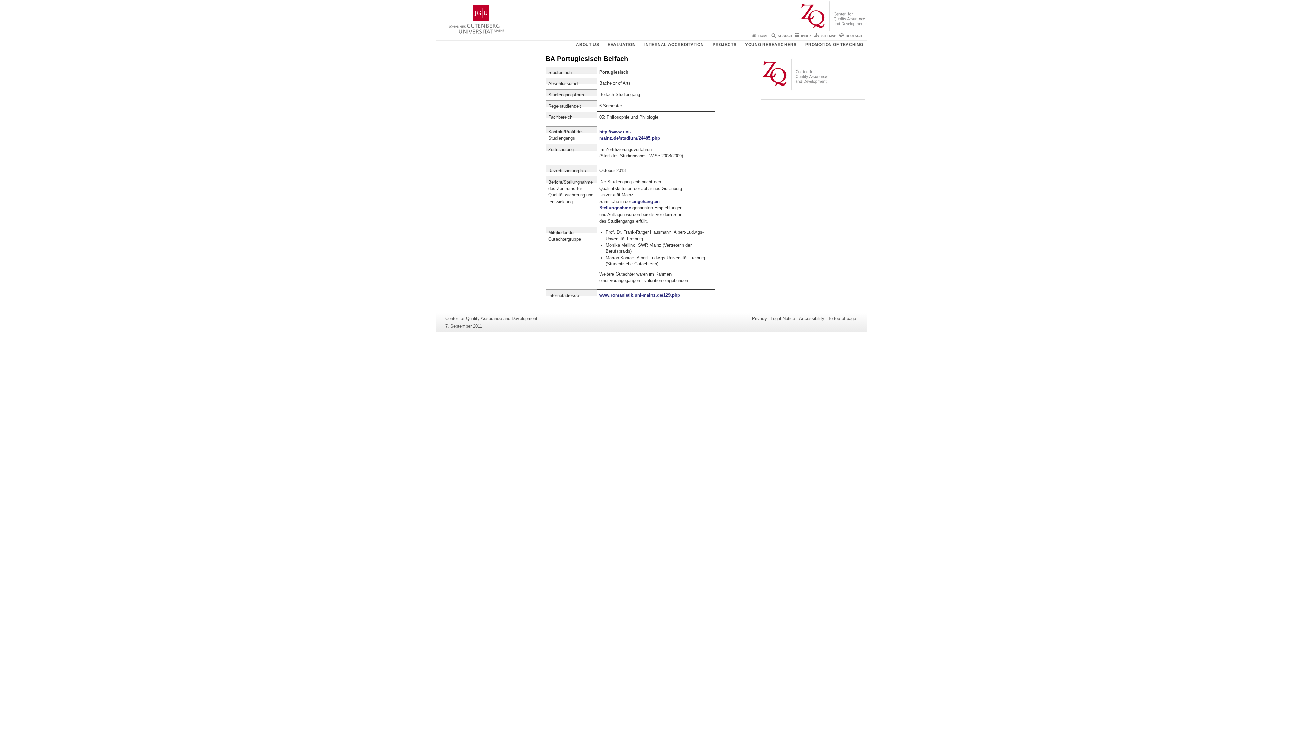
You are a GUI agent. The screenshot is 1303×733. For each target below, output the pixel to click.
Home (763, 36)
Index (806, 36)
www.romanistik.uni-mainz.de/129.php (639, 295)
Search (785, 36)
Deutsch (854, 36)
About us (587, 44)
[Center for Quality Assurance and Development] (651, 15)
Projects (724, 44)
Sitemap (828, 36)
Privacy (759, 318)
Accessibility (811, 318)
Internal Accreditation (674, 44)
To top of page (842, 318)
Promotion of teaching (834, 44)
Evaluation (622, 44)
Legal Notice (783, 318)
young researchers (770, 44)
